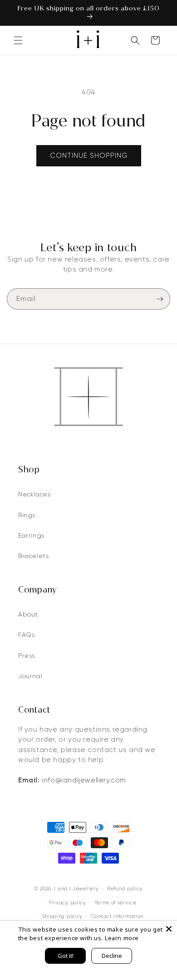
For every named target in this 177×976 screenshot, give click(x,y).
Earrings (31, 535)
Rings (26, 515)
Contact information (117, 916)
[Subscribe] (160, 299)
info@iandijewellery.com (84, 780)
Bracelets (33, 555)
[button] (18, 40)
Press (26, 655)
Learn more (122, 938)
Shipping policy (62, 916)
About (28, 614)
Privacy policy (67, 902)
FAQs (26, 634)
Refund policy (125, 888)
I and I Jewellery (76, 888)
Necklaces (34, 494)
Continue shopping (89, 155)
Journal (30, 676)
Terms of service (116, 902)
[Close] (168, 928)
